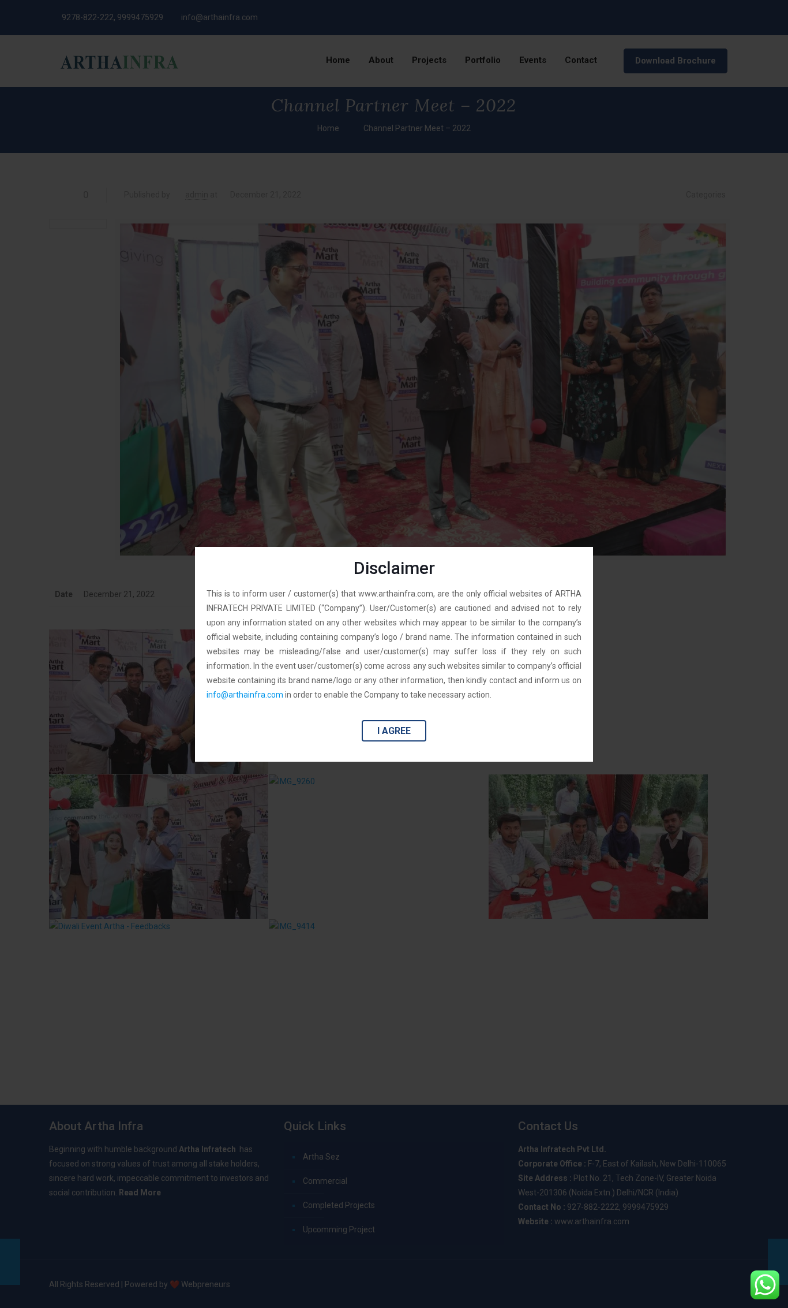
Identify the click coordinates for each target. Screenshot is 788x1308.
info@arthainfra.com (245, 694)
